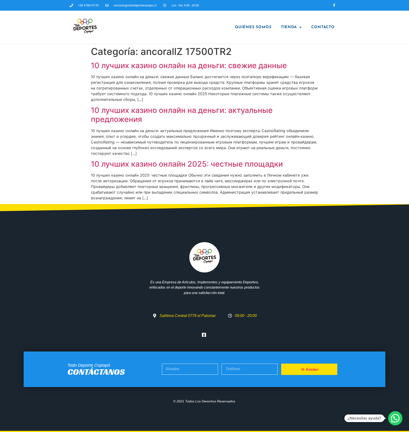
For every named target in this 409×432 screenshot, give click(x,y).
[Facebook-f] (334, 5)
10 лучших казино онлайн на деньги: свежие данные (189, 65)
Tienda (289, 27)
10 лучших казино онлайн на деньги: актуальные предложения (182, 115)
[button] (395, 418)
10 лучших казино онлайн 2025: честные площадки (187, 164)
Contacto (323, 27)
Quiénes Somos (253, 27)
